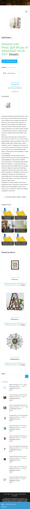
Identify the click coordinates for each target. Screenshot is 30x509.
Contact (16, 494)
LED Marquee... (15, 319)
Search (3, 373)
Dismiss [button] (4, 506)
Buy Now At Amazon (9, 61)
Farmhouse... (15, 279)
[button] (26, 11)
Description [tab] (15, 84)
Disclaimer (15, 495)
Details (13, 54)
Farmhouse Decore (11, 67)
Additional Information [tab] (15, 88)
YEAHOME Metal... (15, 359)
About (12, 494)
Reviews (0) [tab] (15, 91)
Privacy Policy (22, 494)
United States (11, 73)
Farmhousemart (7, 3)
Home (5, 494)
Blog (9, 494)
